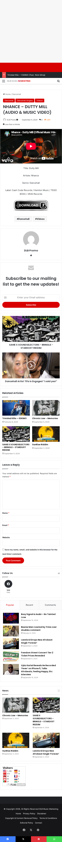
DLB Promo (11, 120)
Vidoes (41, 218)
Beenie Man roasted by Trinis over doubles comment (39, 628)
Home (8, 94)
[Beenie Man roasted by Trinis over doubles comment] (11, 631)
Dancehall (16, 94)
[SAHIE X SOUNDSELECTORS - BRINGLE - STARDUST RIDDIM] (31, 329)
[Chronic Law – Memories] (46, 408)
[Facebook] (24, 829)
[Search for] (58, 82)
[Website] (31, 255)
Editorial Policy (26, 823)
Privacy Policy (29, 813)
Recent (29, 605)
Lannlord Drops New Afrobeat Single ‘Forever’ (36, 641)
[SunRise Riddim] (46, 434)
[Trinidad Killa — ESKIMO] (16, 408)
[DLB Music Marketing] (18, 81)
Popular (10, 605)
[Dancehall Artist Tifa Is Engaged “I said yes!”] (31, 365)
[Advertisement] (31, 31)
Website (6, 537)
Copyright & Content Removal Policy (21, 818)
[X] (31, 829)
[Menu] (3, 82)
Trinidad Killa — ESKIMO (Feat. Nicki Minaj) (26, 75)
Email (5, 525)
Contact (38, 823)
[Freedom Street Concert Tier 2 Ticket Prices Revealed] (11, 656)
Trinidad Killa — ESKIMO (14, 418)
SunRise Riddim (40, 444)
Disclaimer (41, 813)
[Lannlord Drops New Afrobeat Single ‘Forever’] (11, 643)
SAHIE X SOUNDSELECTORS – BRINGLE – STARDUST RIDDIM (15, 447)
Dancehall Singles (25, 100)
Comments (50, 605)
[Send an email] (17, 120)
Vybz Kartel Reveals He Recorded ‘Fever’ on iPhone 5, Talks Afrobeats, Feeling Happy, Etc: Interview (38, 670)
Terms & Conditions (48, 818)
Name (5, 513)
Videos (39, 100)
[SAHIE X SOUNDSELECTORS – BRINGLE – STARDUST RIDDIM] (16, 434)
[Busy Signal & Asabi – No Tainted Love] (11, 618)
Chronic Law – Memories (45, 418)
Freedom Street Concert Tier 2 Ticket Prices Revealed (37, 654)
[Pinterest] (37, 829)
